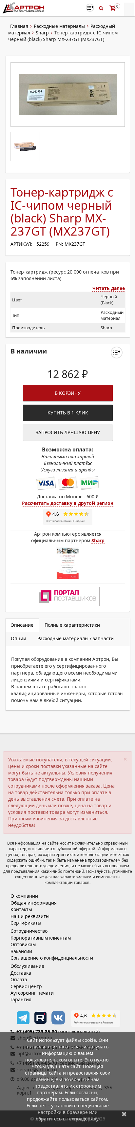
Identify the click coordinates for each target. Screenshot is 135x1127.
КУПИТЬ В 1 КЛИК (68, 413)
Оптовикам (23, 944)
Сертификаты (25, 923)
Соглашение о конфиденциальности (51, 958)
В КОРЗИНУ (68, 393)
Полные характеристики (72, 625)
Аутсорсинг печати (32, 993)
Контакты (21, 909)
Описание (21, 625)
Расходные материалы (59, 26)
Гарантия (20, 999)
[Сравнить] (117, 352)
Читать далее (108, 288)
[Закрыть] (124, 1113)
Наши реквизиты (29, 916)
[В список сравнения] (90, 8)
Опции (18, 638)
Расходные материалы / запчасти (75, 638)
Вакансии (21, 951)
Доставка (20, 973)
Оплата (18, 979)
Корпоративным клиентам (40, 938)
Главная (19, 26)
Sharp (42, 32)
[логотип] (24, 8)
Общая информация (33, 903)
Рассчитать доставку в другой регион (67, 503)
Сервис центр (26, 986)
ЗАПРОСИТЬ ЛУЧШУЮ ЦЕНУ (68, 432)
